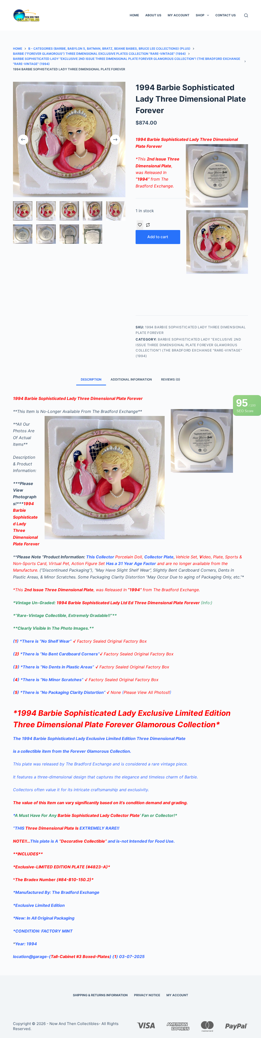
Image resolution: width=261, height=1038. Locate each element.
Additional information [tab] (131, 379)
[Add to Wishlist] (140, 225)
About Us (153, 15)
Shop (200, 15)
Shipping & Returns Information (100, 995)
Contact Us (225, 15)
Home (134, 15)
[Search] (246, 15)
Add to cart (157, 236)
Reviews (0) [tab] (170, 379)
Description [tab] (91, 379)
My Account (178, 15)
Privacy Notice (147, 995)
